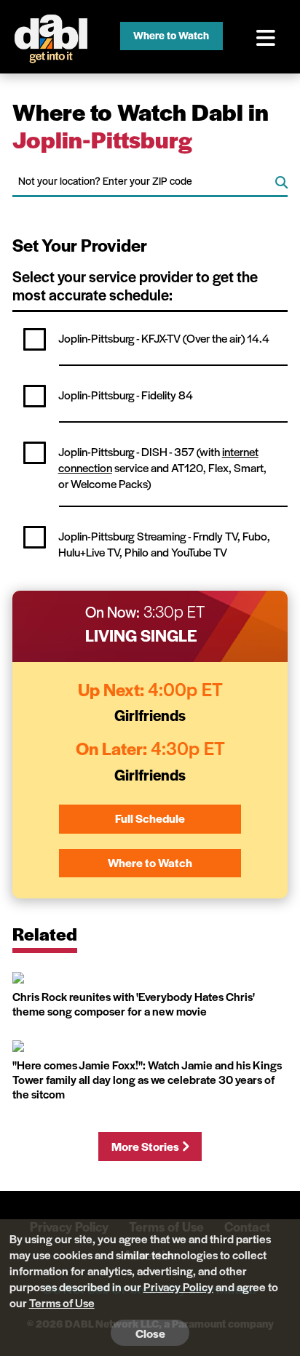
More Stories (145, 1146)
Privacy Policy (178, 1286)
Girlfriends (150, 714)
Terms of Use (62, 1302)
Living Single (141, 635)
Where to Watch (171, 35)
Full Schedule (150, 818)
